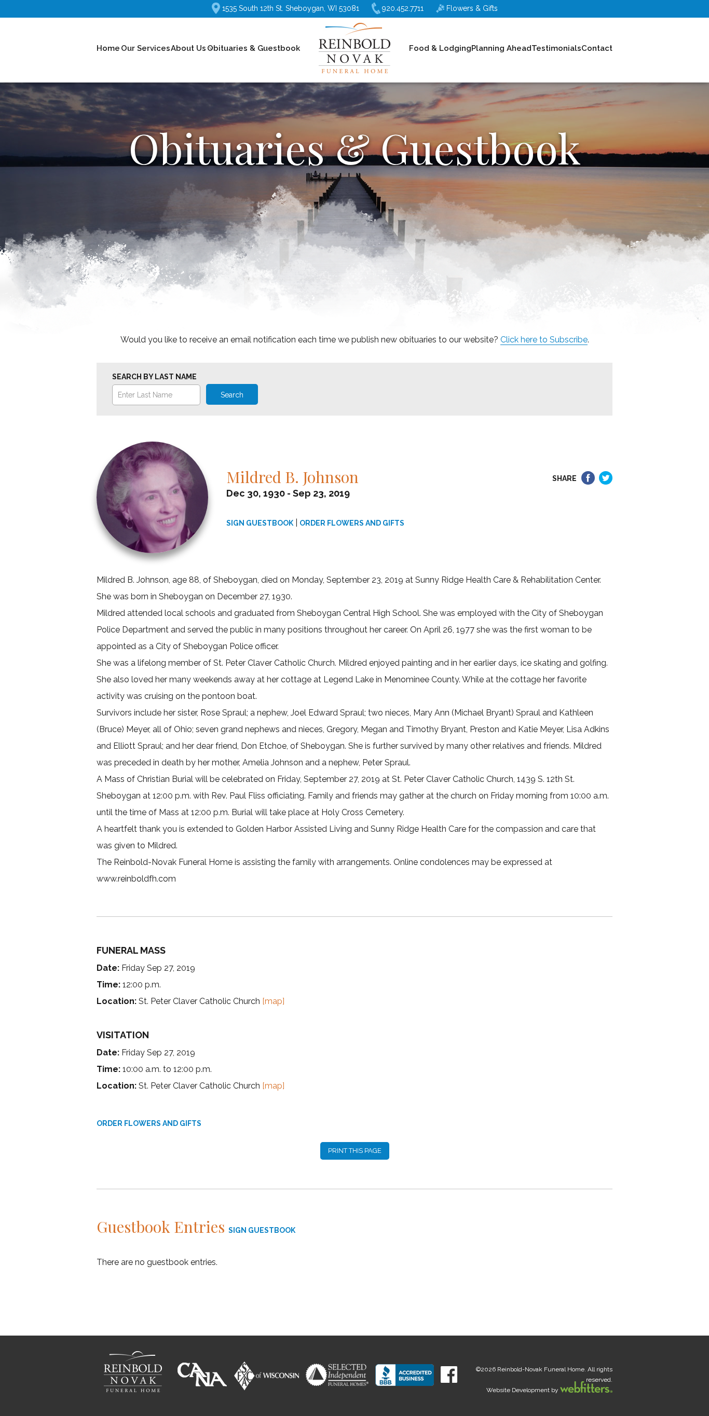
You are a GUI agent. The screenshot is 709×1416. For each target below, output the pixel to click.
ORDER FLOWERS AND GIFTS (351, 523)
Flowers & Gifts (472, 8)
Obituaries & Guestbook (253, 48)
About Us (188, 48)
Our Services (145, 48)
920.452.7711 (403, 8)
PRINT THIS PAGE (354, 1150)
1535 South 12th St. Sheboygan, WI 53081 (290, 8)
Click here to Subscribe (544, 340)
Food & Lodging (440, 48)
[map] (273, 1001)
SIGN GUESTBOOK (259, 523)
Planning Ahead (501, 48)
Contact (596, 48)
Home (108, 48)
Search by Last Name (154, 376)
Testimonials (556, 48)
